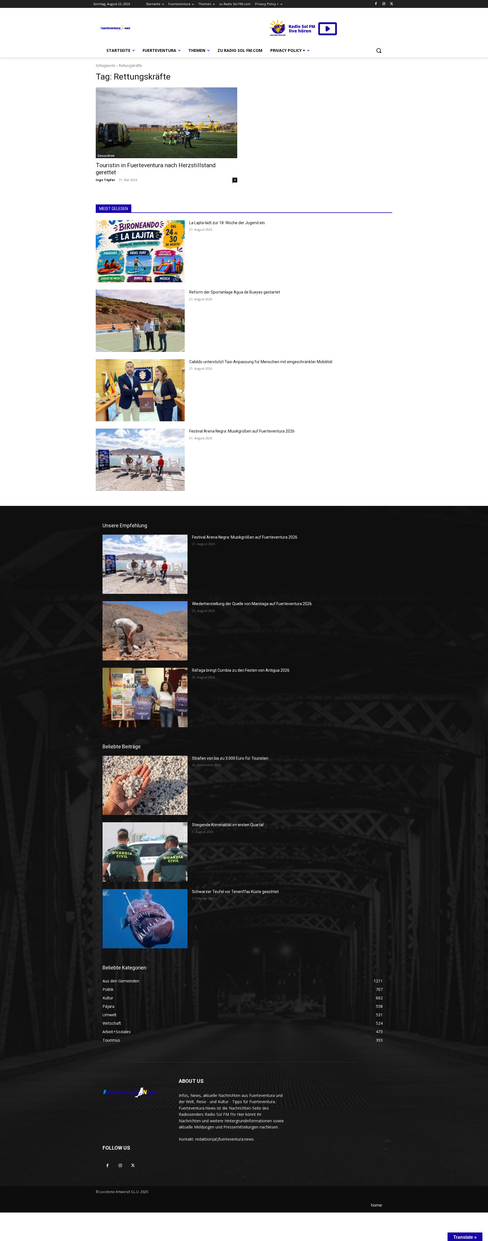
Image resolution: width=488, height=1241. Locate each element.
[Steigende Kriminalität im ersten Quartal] (145, 851)
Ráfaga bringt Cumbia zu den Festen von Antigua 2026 (240, 670)
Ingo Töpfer (105, 180)
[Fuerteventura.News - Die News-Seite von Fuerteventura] (115, 28)
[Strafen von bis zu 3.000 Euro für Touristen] (145, 785)
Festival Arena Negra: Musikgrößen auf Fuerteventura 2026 (242, 431)
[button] (378, 50)
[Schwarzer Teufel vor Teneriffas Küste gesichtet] (145, 918)
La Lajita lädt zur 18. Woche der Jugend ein (227, 223)
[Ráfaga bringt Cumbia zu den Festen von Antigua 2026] (145, 697)
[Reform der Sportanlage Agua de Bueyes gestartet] (140, 321)
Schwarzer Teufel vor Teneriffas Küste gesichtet (235, 891)
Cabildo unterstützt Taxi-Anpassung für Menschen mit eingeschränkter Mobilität (260, 362)
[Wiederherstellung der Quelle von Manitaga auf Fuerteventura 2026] (145, 630)
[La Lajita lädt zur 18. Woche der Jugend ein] (140, 251)
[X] (391, 4)
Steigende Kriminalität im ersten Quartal (227, 825)
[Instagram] (383, 4)
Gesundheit (106, 156)
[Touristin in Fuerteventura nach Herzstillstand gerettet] (166, 122)
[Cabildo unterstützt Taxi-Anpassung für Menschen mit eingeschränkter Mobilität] (140, 390)
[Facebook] (376, 4)
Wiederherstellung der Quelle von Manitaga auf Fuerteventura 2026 (252, 603)
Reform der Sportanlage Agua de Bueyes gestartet (234, 292)
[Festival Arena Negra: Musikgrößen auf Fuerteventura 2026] (140, 460)
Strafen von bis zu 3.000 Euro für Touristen (230, 758)
